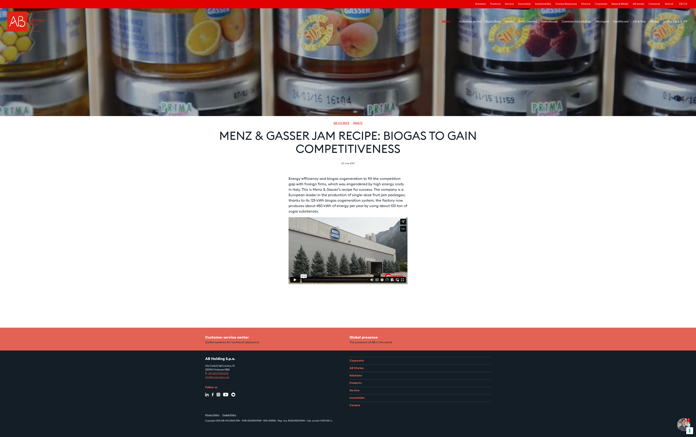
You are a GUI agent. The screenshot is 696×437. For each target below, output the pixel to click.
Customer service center (227, 337)
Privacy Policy (212, 415)
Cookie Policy (229, 415)
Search (669, 4)
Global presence (363, 337)
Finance (585, 4)
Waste (358, 123)
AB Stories (341, 123)
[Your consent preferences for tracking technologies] (689, 430)
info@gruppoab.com (217, 377)
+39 (210, 373)
